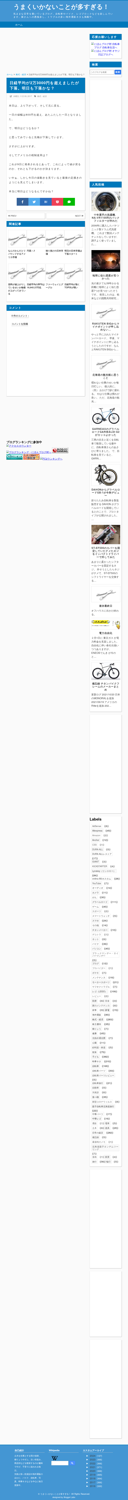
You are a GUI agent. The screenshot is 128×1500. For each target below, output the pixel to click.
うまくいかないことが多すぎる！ (61, 6)
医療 (94, 1000)
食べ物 (95, 1096)
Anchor (95, 840)
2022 (93, 1463)
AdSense (96, 826)
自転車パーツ (98, 1070)
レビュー (96, 996)
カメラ (95, 892)
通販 (94, 1123)
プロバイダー (98, 968)
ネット (95, 939)
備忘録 (95, 1137)
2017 (93, 1482)
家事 (94, 1010)
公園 (94, 1042)
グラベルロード (100, 901)
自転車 (95, 1066)
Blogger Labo (69, 1497)
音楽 (107, 1000)
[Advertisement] (45, 56)
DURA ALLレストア (102, 853)
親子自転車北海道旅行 (103, 1106)
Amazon (96, 835)
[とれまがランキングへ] (14, 458)
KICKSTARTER (99, 866)
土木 (94, 1127)
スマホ (95, 920)
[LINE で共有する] (69, 202)
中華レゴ (96, 1118)
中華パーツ (97, 1114)
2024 (93, 1455)
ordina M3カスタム (101, 878)
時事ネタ (96, 1061)
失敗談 (95, 1092)
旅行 (94, 1161)
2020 (93, 1471)
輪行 (108, 1161)
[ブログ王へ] (31, 458)
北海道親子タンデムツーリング (105, 1148)
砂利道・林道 (98, 1047)
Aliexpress (97, 830)
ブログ (95, 963)
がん (94, 897)
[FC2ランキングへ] (51, 458)
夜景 (107, 1156)
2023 (93, 1459)
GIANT (95, 861)
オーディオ (97, 887)
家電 (107, 1010)
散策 (94, 1052)
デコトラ (96, 934)
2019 (93, 1474)
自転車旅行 (97, 1083)
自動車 (95, 1087)
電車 (107, 1123)
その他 (95, 925)
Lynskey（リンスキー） (104, 870)
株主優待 (96, 1024)
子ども (95, 1056)
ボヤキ (95, 972)
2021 (93, 1467)
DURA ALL (97, 849)
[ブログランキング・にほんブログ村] (28, 452)
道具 (107, 1127)
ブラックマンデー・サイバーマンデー (105, 954)
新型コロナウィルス (102, 1101)
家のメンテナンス (101, 1005)
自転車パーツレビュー (103, 1075)
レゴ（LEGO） (99, 991)
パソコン (96, 948)
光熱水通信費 (98, 1038)
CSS (94, 844)
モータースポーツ (101, 982)
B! (45, 201)
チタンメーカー (100, 929)
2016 (93, 1486)
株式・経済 (42, 96)
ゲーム (95, 906)
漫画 (94, 1156)
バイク (95, 943)
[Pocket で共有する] (57, 202)
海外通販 (96, 1014)
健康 (94, 1033)
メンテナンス (98, 977)
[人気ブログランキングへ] (60, 452)
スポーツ (96, 911)
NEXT (78, 216)
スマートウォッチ (101, 915)
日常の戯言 (97, 1132)
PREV (13, 216)
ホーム (19, 24)
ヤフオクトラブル (101, 986)
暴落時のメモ (98, 1141)
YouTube (96, 883)
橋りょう (96, 1028)
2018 (93, 1478)
